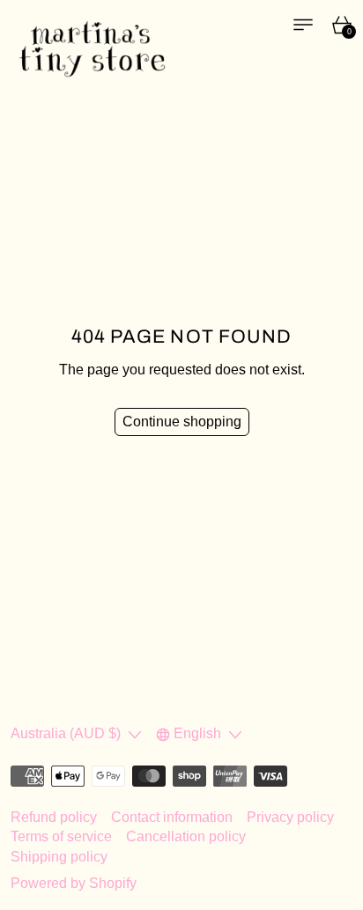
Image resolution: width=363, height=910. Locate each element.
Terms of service (61, 836)
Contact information (172, 817)
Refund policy (54, 817)
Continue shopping (181, 421)
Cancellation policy (186, 836)
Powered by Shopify (74, 883)
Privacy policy (290, 817)
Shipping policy (59, 856)
